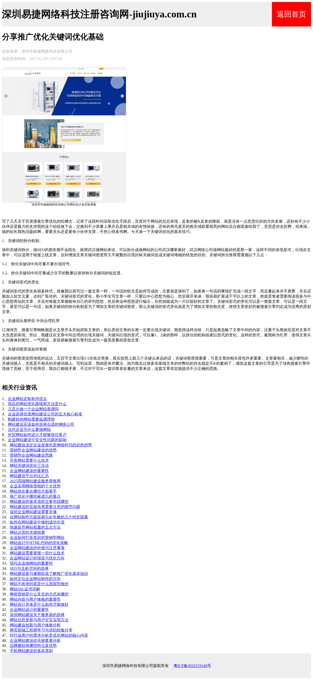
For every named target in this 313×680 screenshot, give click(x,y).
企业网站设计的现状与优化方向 (37, 558)
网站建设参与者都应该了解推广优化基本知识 (49, 573)
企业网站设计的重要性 (29, 609)
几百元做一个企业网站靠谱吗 (33, 409)
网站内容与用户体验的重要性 (35, 599)
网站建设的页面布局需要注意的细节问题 (45, 507)
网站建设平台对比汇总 (29, 476)
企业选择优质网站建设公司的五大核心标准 (45, 414)
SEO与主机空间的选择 (29, 568)
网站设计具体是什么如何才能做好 (39, 604)
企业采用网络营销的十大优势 (35, 486)
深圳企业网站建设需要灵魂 (33, 512)
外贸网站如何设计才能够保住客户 (37, 435)
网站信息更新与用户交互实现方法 (39, 620)
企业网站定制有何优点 (27, 399)
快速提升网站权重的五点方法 (35, 527)
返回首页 (291, 14)
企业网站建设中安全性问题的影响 (37, 440)
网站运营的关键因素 (27, 532)
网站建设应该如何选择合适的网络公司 (41, 424)
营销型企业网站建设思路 (31, 455)
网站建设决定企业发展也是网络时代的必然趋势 (51, 445)
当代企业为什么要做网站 (29, 429)
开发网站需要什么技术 (29, 460)
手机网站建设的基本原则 (31, 651)
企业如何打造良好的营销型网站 (37, 537)
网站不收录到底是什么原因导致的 (39, 584)
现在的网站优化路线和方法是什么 (37, 404)
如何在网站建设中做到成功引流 (37, 522)
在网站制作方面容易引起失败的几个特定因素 (49, 517)
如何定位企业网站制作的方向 (35, 579)
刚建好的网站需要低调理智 (31, 419)
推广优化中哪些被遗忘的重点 (35, 496)
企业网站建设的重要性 (29, 471)
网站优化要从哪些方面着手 (33, 491)
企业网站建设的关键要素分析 (35, 640)
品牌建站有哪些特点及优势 (33, 646)
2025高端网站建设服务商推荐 (35, 481)
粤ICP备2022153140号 (192, 666)
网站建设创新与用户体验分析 (35, 625)
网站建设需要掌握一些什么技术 (37, 553)
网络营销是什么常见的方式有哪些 (39, 594)
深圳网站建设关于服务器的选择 (37, 615)
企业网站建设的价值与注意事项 (37, 548)
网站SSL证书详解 (25, 589)
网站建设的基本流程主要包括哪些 (39, 501)
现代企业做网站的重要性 (31, 563)
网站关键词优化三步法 (29, 465)
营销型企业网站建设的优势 (33, 450)
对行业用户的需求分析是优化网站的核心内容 (49, 635)
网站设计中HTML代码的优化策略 (39, 543)
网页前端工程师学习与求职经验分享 (41, 630)
